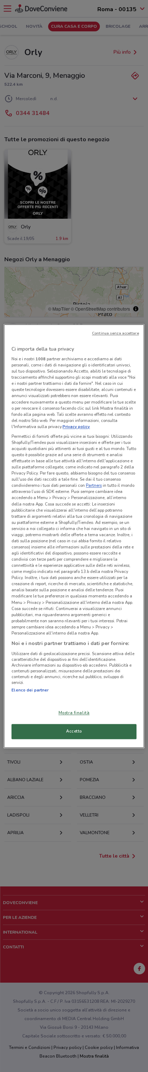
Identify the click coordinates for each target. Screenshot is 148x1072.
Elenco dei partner (29, 690)
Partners (94, 486)
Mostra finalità (74, 713)
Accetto (74, 731)
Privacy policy (76, 427)
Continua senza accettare (115, 333)
